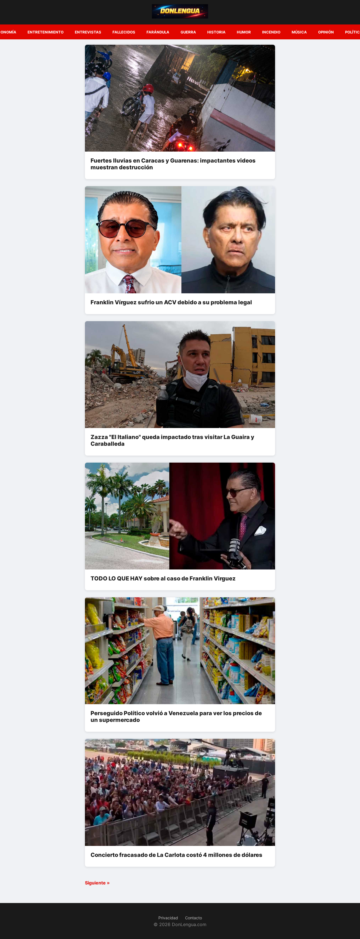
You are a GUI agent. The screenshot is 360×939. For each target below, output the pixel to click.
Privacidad (168, 917)
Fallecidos (123, 32)
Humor (244, 32)
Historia (216, 32)
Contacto (193, 917)
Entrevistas (88, 32)
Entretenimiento (46, 32)
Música (299, 32)
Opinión (326, 32)
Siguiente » (97, 883)
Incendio (271, 32)
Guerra (188, 32)
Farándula (158, 32)
